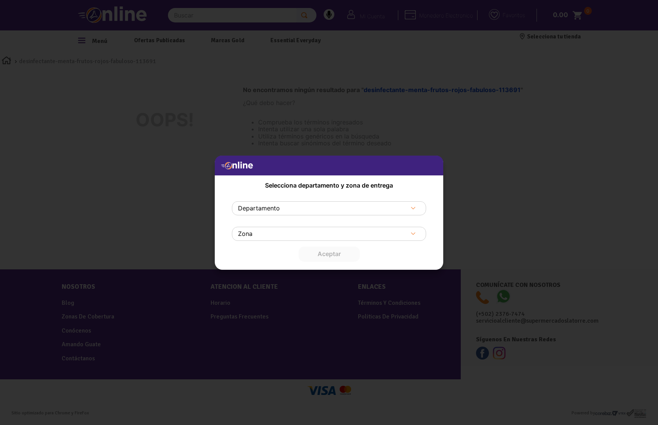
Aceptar (329, 254)
